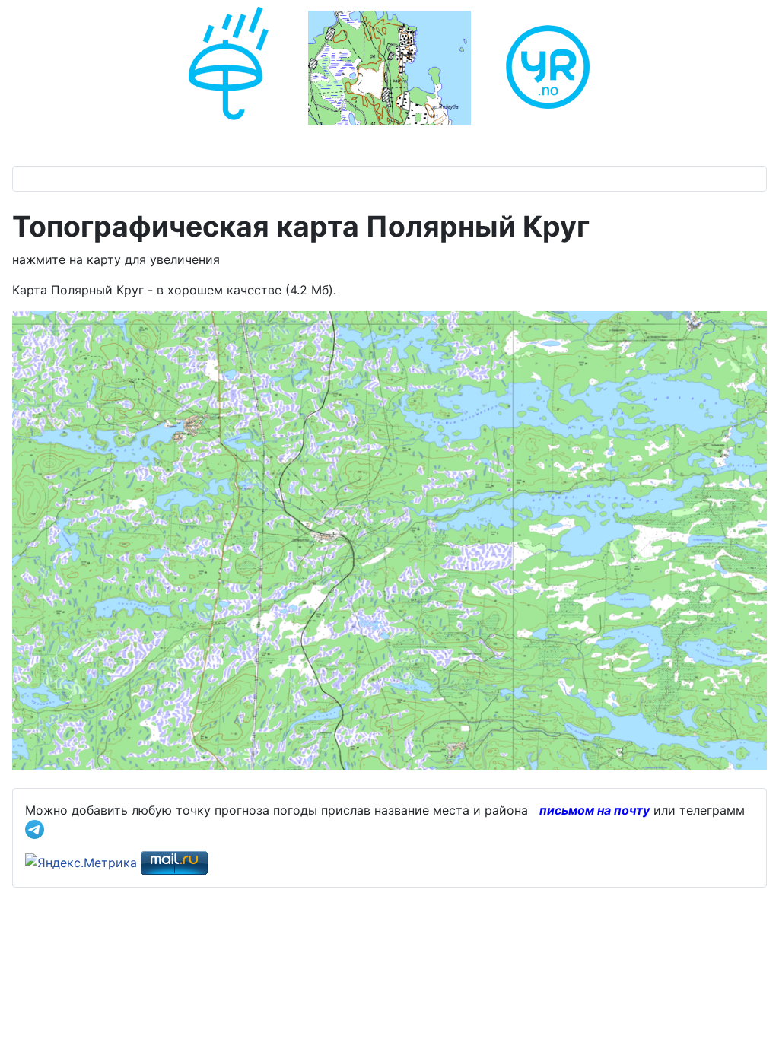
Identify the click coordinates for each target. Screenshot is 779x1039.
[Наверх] (752, 1011)
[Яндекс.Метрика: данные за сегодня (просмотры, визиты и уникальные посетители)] (81, 862)
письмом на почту (594, 810)
